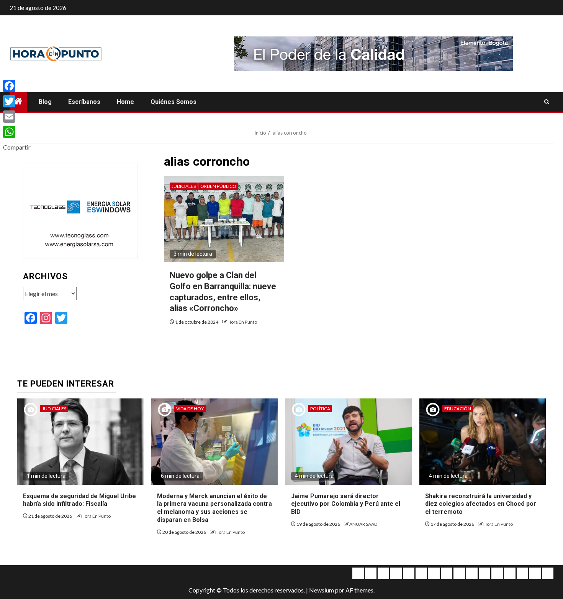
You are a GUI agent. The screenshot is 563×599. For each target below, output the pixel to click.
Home (125, 101)
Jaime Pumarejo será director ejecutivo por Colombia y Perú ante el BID (345, 504)
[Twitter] (17, 101)
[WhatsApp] (17, 132)
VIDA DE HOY (190, 408)
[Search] (547, 102)
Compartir (17, 147)
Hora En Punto (242, 322)
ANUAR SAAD (363, 524)
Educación (457, 408)
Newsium (321, 590)
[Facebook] (17, 86)
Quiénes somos (173, 101)
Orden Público (218, 186)
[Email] (17, 116)
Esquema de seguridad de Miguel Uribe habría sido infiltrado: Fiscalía (79, 500)
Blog (45, 101)
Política (320, 408)
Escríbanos (84, 101)
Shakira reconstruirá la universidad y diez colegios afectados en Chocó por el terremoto (480, 504)
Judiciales (184, 186)
